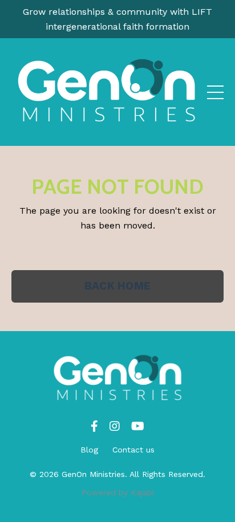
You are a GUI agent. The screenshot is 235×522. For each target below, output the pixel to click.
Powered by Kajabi (118, 492)
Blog (89, 449)
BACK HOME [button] (117, 285)
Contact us (133, 449)
